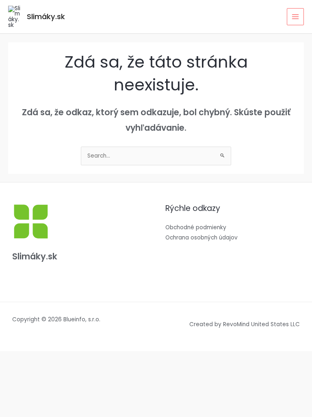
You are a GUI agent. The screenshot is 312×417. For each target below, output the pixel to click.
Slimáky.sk (46, 16)
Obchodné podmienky (195, 227)
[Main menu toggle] (295, 17)
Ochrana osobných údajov (201, 237)
